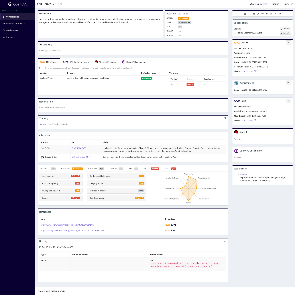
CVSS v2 (116, 168)
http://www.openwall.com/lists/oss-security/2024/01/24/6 (67, 224)
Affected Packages (107, 62)
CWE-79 (243, 174)
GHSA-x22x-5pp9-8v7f (81, 156)
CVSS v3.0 (95, 168)
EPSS (151, 168)
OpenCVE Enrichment (136, 62)
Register (288, 3)
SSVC (170, 168)
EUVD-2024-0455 (79, 148)
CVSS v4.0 (47, 168)
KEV (133, 168)
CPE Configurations (78, 62)
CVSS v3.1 (71, 168)
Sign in (275, 3)
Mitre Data (51, 62)
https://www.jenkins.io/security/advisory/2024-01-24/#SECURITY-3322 (72, 230)
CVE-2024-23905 (49, 3)
